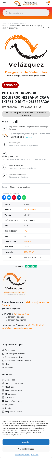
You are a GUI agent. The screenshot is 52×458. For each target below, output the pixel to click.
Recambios (10, 350)
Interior (8, 408)
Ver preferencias (26, 449)
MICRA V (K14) (30, 210)
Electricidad (10, 380)
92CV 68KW (29, 252)
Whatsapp (28, 137)
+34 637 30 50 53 (36, 325)
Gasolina (27, 241)
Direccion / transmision (14, 383)
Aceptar (26, 442)
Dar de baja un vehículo (15, 353)
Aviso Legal (34, 455)
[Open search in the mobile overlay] (26, 12)
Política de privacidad (22, 455)
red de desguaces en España (25, 303)
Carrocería (9, 397)
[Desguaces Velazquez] (26, 3)
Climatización (10, 394)
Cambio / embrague (13, 401)
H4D (25, 231)
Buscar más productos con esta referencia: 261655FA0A (26, 114)
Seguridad (9, 404)
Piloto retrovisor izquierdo (17, 24)
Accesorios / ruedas (13, 390)
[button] (4, 128)
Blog (7, 364)
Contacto (9, 368)
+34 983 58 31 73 (21, 314)
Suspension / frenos (13, 412)
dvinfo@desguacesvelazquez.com (17, 328)
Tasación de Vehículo (14, 357)
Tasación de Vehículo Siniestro (18, 361)
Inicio (4, 24)
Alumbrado (9, 387)
